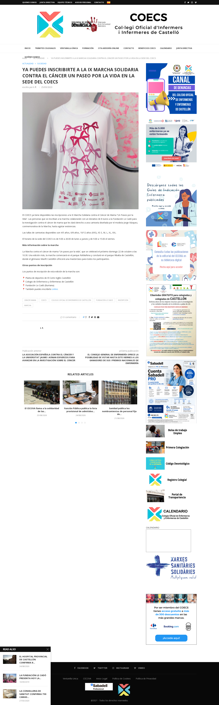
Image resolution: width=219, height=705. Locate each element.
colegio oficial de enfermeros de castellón (71, 300)
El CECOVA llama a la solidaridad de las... (42, 410)
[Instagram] (192, 2)
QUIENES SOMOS (29, 2)
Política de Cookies (121, 678)
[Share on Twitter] (92, 317)
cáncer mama (30, 300)
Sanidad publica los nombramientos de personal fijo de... (119, 411)
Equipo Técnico (65, 2)
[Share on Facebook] (89, 317)
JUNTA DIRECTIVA (184, 48)
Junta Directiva (47, 2)
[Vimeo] (196, 2)
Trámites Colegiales (45, 48)
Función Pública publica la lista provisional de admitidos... (80, 410)
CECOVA (87, 678)
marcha (27, 305)
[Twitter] (188, 2)
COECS (43, 300)
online (55, 289)
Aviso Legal (101, 678)
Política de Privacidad (146, 678)
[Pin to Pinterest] (95, 317)
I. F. (35, 87)
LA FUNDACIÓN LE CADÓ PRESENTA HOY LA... (32, 677)
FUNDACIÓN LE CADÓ (104, 300)
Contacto (99, 2)
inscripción (123, 300)
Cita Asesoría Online (108, 48)
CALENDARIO (166, 48)
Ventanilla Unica (70, 678)
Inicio (28, 48)
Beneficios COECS (147, 48)
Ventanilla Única (69, 48)
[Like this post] (86, 317)
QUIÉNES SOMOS (32, 57)
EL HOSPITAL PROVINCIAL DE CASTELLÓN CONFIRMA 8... (33, 659)
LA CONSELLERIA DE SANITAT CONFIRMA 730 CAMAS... (32, 693)
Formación (88, 48)
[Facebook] (184, 2)
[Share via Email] (98, 317)
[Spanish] (108, 2)
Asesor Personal (83, 2)
